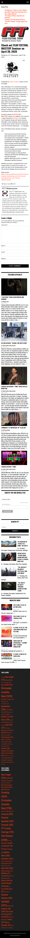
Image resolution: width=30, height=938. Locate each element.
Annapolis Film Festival (7, 780)
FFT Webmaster (9, 188)
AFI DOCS (9, 778)
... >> (19, 320)
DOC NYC (9, 811)
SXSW (6, 753)
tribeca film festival (6, 762)
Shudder (6, 746)
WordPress (17, 935)
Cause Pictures (14, 82)
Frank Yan (10, 840)
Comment (4, 225)
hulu (11, 720)
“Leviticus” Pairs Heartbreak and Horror (15, 19)
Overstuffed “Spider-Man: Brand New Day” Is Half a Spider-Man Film (16, 13)
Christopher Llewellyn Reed (6, 692)
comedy (4, 699)
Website (3, 258)
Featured (7, 813)
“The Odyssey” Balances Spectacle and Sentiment (14, 17)
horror (5, 719)
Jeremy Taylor (8, 861)
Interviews (6, 858)
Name (3, 245)
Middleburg (7, 728)
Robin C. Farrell (6, 739)
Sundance (5, 748)
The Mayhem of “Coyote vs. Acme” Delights (16, 10)
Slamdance (15, 118)
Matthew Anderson (7, 865)
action (3, 677)
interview (4, 722)
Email (3, 252)
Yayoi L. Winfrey (9, 927)
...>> (14, 613)
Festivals (7, 824)
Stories (10, 906)
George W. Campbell (5, 714)
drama (7, 709)
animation (8, 680)
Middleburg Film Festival (7, 730)
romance (4, 742)
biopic (8, 682)
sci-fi (9, 742)
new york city (6, 735)
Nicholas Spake (6, 880)
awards (3, 682)
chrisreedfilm (6, 684)
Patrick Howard (7, 737)
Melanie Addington (7, 871)
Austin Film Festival (5, 783)
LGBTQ (11, 722)
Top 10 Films (11, 755)
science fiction (5, 744)
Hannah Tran (7, 716)
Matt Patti (7, 868)
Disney (5, 701)
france (10, 712)
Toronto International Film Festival (7, 914)
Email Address (6, 504)
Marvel (3, 725)
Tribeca (9, 760)
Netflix (4, 732)
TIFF (6, 755)
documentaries (5, 703)
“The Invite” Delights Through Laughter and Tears (16, 22)
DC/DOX (3, 811)
